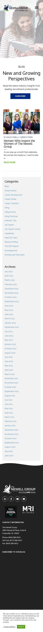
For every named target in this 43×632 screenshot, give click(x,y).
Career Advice (10, 190)
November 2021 (11, 383)
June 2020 (9, 455)
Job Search (9, 225)
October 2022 (10, 348)
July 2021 (8, 400)
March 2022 (10, 374)
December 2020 (11, 430)
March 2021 (9, 417)
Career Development (13, 195)
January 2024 (10, 323)
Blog (7, 186)
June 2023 (9, 336)
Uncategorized (11, 250)
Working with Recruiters (15, 255)
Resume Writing (11, 242)
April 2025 (9, 276)
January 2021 (10, 425)
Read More (11, 162)
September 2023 (12, 327)
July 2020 (9, 451)
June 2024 (9, 306)
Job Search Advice (12, 229)
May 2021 (9, 408)
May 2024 (9, 310)
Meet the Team (11, 238)
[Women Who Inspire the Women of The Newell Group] (21, 121)
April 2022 (9, 370)
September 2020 (12, 443)
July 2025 (9, 271)
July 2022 (9, 357)
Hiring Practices (11, 216)
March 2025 (10, 280)
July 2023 (9, 331)
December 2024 (11, 289)
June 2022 (9, 361)
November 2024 (11, 293)
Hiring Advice (10, 212)
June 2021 (9, 404)
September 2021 (12, 391)
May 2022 (9, 366)
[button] (36, 8)
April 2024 (9, 314)
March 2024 (10, 318)
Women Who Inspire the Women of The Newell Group (19, 143)
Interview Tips (10, 220)
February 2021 (11, 421)
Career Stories (26, 137)
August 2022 (10, 353)
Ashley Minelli (12, 137)
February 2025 (11, 284)
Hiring (7, 208)
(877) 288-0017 (16, 540)
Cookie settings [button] (9, 627)
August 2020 (10, 447)
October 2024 (11, 297)
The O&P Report (12, 246)
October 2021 (10, 387)
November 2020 (11, 434)
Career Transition (12, 203)
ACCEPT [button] (21, 627)
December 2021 (11, 378)
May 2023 (9, 340)
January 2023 (10, 344)
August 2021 (10, 396)
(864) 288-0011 (14, 537)
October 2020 (11, 438)
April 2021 (9, 413)
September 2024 (12, 301)
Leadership (9, 233)
